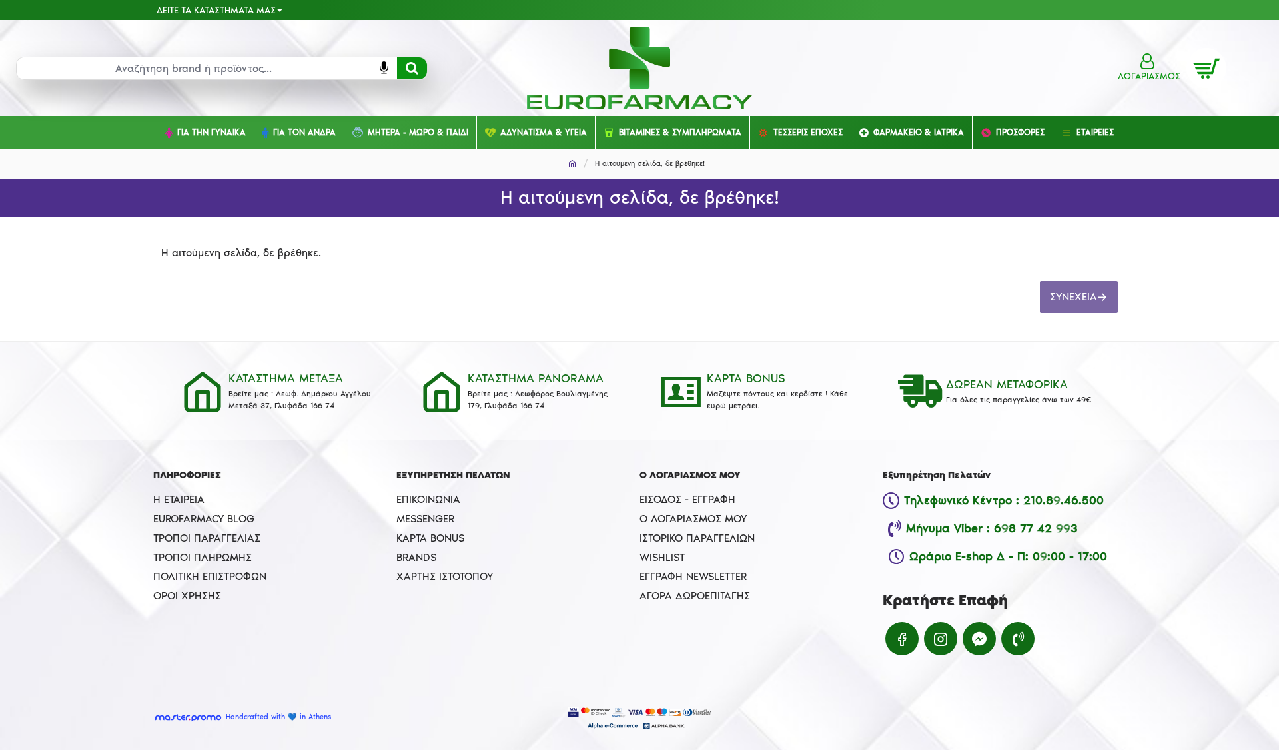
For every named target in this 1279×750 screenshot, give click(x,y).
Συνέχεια (1073, 296)
